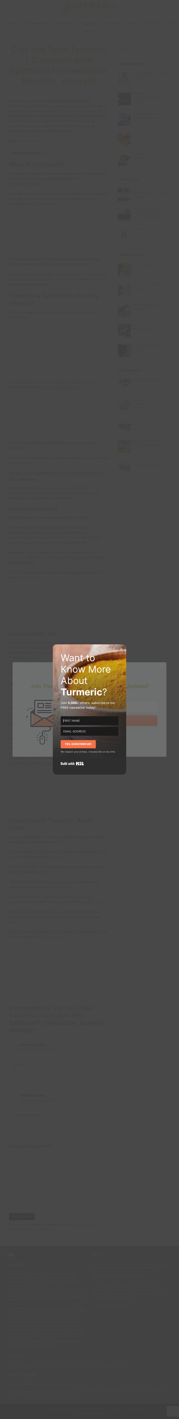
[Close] (121, 649)
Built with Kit (72, 763)
